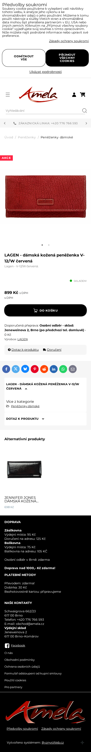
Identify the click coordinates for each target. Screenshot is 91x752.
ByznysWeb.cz (53, 743)
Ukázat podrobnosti (45, 72)
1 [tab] (42, 245)
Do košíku (49, 310)
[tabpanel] (45, 196)
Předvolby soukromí (22, 729)
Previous (4, 123)
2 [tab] (49, 245)
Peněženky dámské (25, 406)
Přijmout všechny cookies (67, 58)
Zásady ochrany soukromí (61, 729)
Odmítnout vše (24, 57)
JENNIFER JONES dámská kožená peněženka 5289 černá (20, 503)
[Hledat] (83, 111)
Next (86, 123)
